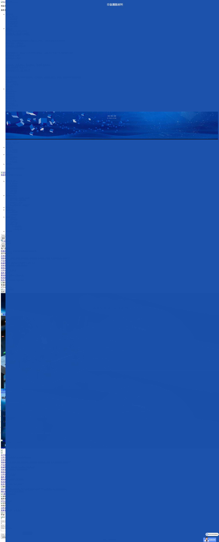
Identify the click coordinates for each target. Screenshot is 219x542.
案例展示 (4, 275)
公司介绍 (4, 457)
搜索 (3, 238)
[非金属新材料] (32, 106)
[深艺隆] (4, 441)
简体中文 (4, 175)
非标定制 (4, 265)
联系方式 (4, 280)
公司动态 (4, 270)
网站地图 (4, 492)
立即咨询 (4, 508)
